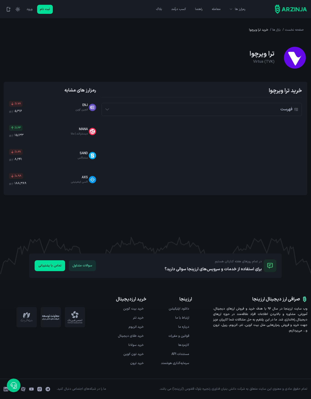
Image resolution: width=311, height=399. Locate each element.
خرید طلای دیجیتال (131, 336)
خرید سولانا (136, 345)
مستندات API (180, 354)
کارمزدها (183, 345)
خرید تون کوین (133, 354)
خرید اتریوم (136, 327)
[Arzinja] (291, 9)
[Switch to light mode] (18, 9)
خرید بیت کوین (133, 308)
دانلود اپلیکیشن (179, 308)
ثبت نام (45, 9)
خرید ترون (137, 363)
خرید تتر (138, 317)
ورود (29, 9)
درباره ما (183, 327)
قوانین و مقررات (178, 336)
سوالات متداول (82, 265)
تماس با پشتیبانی (49, 265)
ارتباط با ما (182, 317)
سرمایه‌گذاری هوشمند (175, 363)
